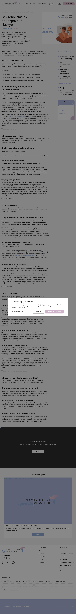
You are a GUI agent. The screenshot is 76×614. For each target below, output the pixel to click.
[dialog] (38, 307)
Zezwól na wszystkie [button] (54, 311)
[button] (17, 312)
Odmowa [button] (38, 311)
